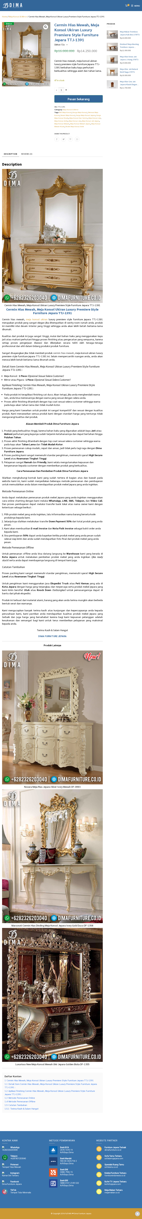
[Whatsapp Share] (77, 139)
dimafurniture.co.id (113, 1150)
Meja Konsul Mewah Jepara (80, 124)
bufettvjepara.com (113, 1184)
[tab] (10, 154)
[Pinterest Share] (70, 139)
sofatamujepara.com (114, 1158)
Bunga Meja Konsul (80, 112)
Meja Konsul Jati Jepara (90, 121)
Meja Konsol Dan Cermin (78, 118)
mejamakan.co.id (112, 1192)
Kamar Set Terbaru (10, 1175)
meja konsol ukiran (36, 319)
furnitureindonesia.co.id (115, 1175)
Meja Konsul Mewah (61, 124)
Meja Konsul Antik (61, 121)
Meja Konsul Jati (75, 121)
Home (4, 16)
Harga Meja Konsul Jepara (85, 115)
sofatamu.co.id (111, 1167)
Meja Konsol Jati (94, 118)
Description (10, 154)
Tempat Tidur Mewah (11, 1167)
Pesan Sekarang (79, 99)
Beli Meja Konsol (65, 112)
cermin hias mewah (63, 352)
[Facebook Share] (56, 139)
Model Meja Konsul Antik (74, 126)
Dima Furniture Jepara (12, 1184)
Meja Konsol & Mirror (18, 16)
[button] (45, 26)
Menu (137, 5)
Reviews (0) (26, 154)
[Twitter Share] (63, 139)
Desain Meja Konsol (67, 115)
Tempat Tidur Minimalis (20, 1192)
